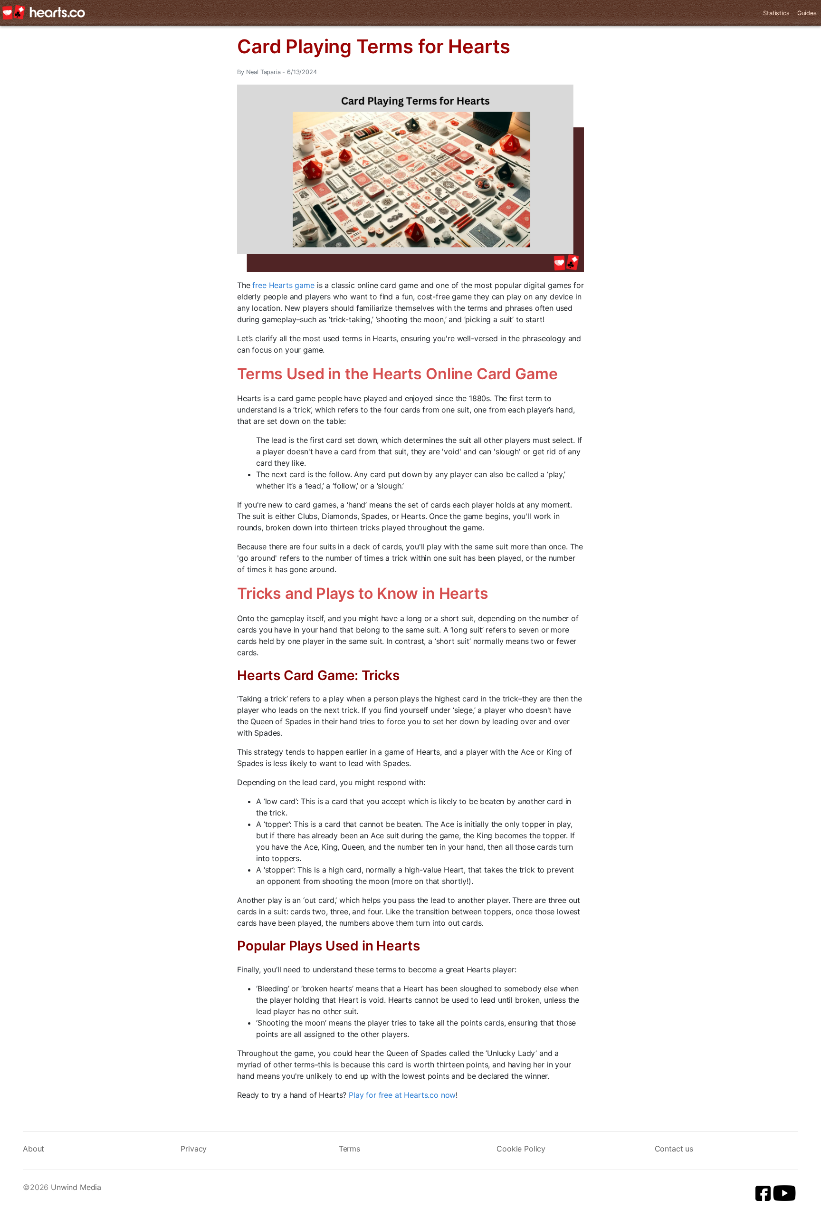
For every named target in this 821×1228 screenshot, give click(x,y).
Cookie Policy (520, 1148)
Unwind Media (76, 1187)
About (33, 1148)
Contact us (674, 1148)
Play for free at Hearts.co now (402, 1095)
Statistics (776, 13)
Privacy (194, 1148)
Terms (349, 1148)
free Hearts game (283, 285)
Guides (807, 13)
